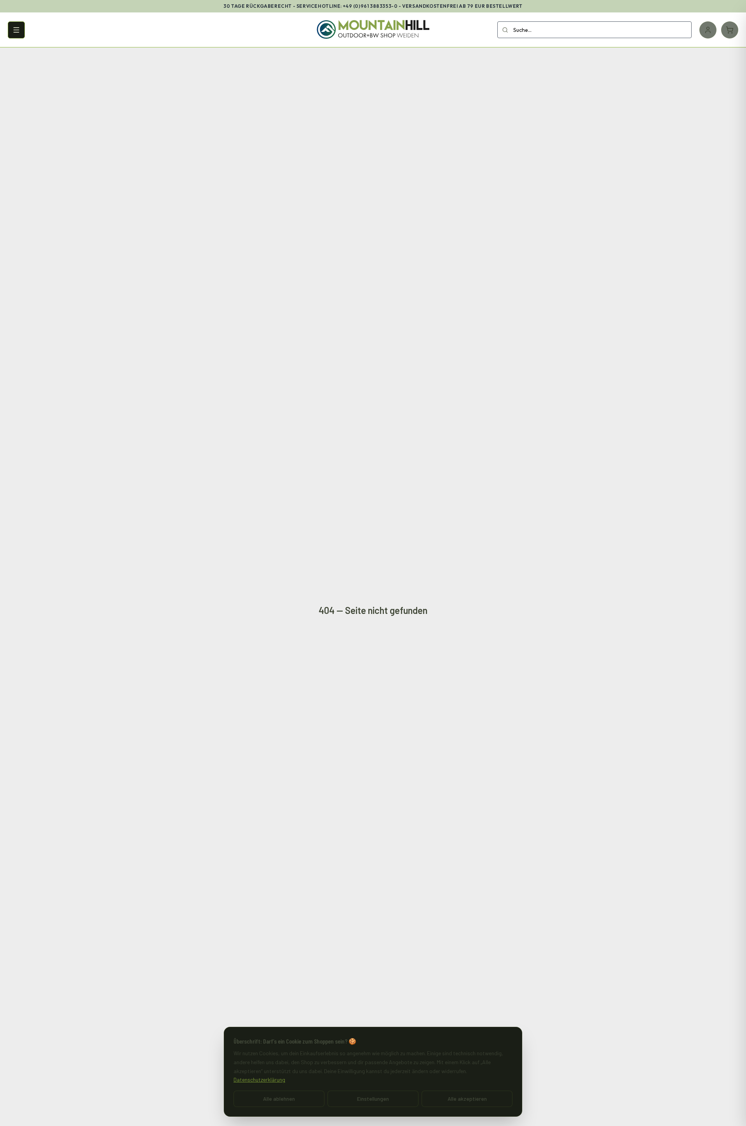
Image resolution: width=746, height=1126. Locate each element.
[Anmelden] (707, 29)
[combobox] (594, 29)
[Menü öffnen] (16, 29)
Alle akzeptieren (467, 1098)
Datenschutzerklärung (259, 1079)
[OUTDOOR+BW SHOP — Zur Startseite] (372, 30)
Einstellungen (373, 1098)
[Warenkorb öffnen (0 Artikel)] (729, 29)
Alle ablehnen (279, 1098)
